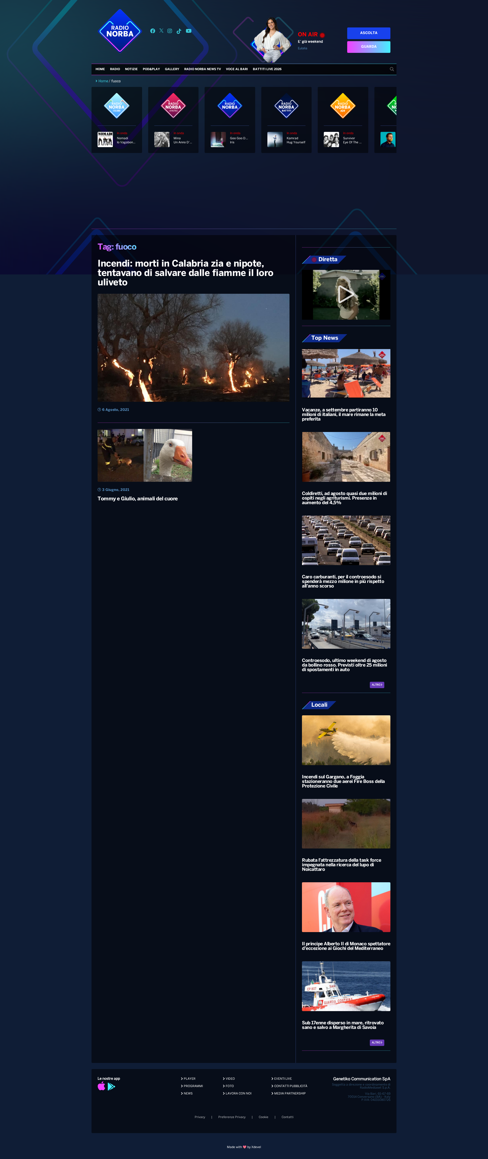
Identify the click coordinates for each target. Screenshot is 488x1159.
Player (189, 1078)
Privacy (200, 1117)
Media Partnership (289, 1093)
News (188, 1093)
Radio (115, 69)
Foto (229, 1086)
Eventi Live (282, 1078)
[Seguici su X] (161, 31)
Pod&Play (151, 69)
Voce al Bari (237, 69)
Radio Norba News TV (202, 69)
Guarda (369, 47)
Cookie (263, 1117)
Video (230, 1078)
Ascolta (368, 33)
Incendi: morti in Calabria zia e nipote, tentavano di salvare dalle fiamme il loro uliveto (185, 273)
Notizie (131, 69)
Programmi (193, 1086)
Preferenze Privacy (232, 1117)
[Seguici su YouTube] (189, 31)
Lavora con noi (238, 1093)
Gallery (172, 69)
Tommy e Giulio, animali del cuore (138, 499)
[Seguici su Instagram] (169, 31)
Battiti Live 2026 (267, 69)
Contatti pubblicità (290, 1086)
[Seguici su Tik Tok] (179, 31)
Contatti (288, 1117)
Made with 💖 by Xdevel (244, 1147)
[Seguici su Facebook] (152, 31)
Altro (376, 685)
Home (100, 69)
